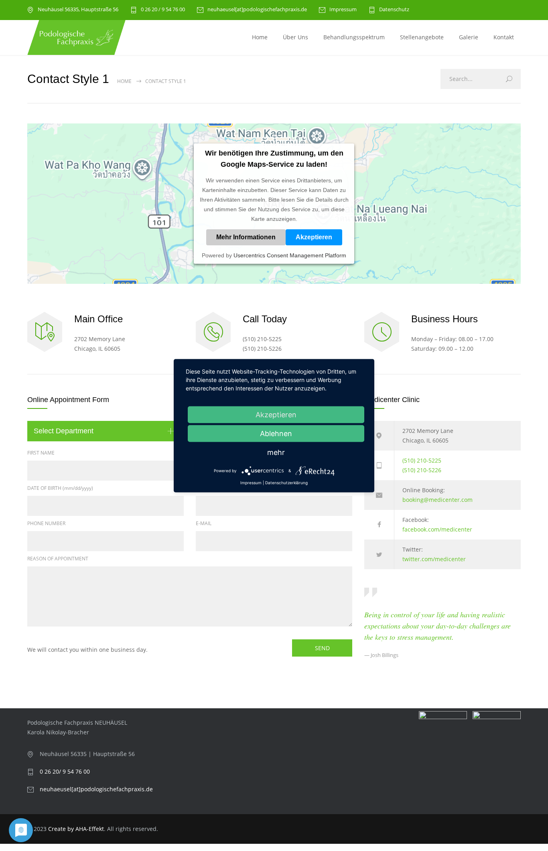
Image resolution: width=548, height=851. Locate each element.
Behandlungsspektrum (354, 37)
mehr (276, 452)
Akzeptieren (314, 237)
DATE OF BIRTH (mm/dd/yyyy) (60, 488)
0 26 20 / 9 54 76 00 (163, 10)
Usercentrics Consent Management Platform (289, 255)
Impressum (343, 10)
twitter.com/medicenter (434, 559)
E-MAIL (203, 523)
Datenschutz (394, 10)
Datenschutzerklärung (286, 482)
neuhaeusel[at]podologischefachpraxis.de (257, 10)
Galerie (468, 37)
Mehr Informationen (246, 237)
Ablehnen (276, 433)
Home (260, 37)
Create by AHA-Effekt (76, 829)
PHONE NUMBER (46, 523)
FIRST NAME (41, 452)
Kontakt (503, 37)
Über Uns (295, 37)
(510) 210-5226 (421, 470)
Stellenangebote (422, 37)
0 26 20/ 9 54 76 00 (65, 771)
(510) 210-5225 (421, 460)
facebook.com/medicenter (437, 529)
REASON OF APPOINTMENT (57, 558)
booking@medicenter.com (437, 499)
